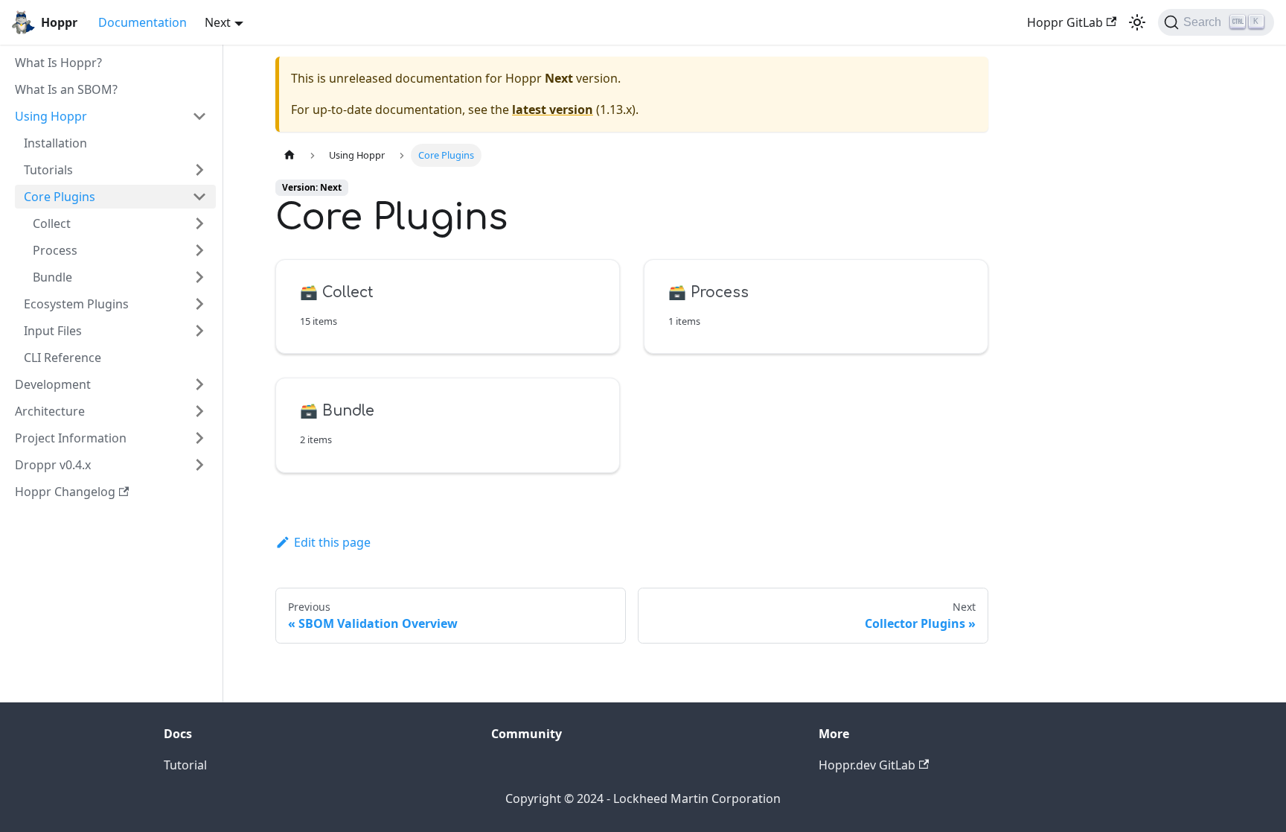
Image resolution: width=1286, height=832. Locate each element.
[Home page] (289, 155)
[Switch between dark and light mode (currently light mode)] (1137, 22)
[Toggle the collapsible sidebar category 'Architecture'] (199, 411)
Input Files (53, 331)
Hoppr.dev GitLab (867, 765)
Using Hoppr (51, 116)
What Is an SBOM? (66, 89)
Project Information (71, 438)
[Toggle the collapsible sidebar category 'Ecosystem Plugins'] (199, 304)
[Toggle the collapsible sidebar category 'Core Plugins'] (199, 197)
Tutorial (185, 765)
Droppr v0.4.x (53, 465)
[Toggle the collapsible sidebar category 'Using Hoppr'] (199, 116)
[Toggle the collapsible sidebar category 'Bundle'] (199, 277)
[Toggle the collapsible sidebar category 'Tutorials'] (199, 170)
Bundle (52, 277)
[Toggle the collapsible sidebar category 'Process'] (199, 250)
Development (53, 384)
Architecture (50, 411)
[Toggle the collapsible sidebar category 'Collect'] (199, 223)
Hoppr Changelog (65, 491)
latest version (552, 109)
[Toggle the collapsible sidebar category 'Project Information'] (199, 438)
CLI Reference (62, 357)
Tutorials (48, 170)
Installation (55, 143)
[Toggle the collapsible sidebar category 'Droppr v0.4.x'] (199, 465)
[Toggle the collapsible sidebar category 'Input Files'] (199, 331)
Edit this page (332, 542)
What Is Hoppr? (58, 62)
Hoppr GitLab (1065, 22)
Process (55, 250)
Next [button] (218, 22)
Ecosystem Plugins (76, 304)
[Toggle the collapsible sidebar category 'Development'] (199, 384)
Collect (52, 223)
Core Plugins (59, 196)
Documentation (142, 22)
